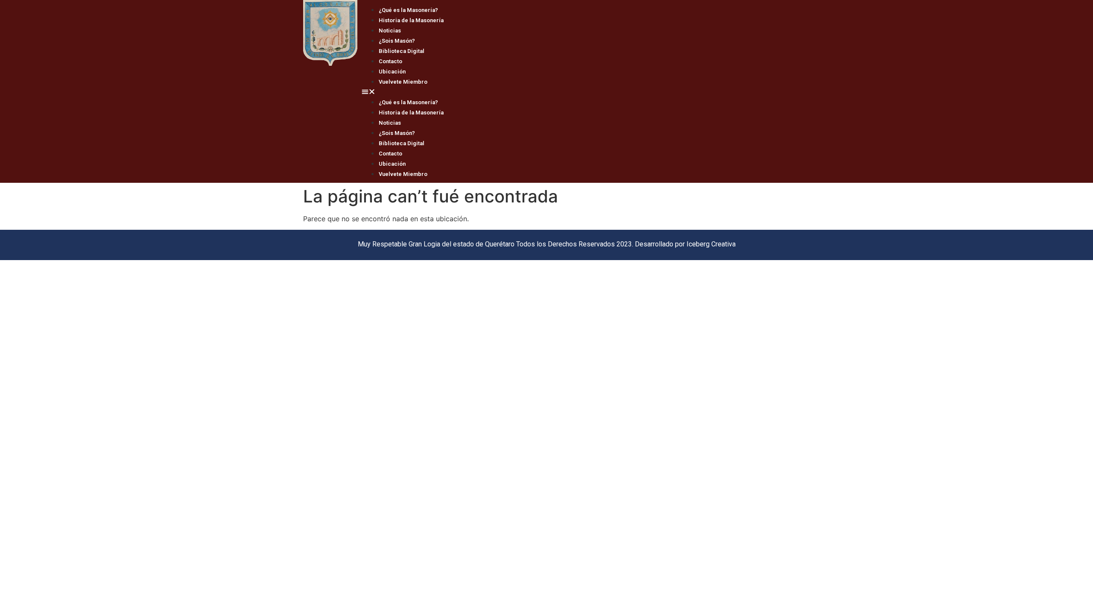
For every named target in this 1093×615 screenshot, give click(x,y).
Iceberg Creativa (711, 244)
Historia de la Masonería (411, 20)
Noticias (390, 30)
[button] (574, 91)
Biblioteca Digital (401, 51)
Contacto (390, 61)
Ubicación (392, 71)
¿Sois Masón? (397, 41)
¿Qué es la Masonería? (408, 10)
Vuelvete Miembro (403, 82)
